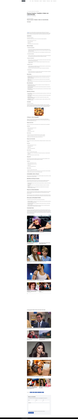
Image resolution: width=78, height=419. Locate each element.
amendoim (31, 392)
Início (27, 11)
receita (43, 392)
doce (33, 392)
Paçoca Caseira (39, 392)
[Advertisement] (39, 6)
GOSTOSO (36, 392)
